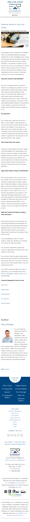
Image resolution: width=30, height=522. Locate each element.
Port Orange (21, 392)
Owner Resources (15, 417)
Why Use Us (15, 413)
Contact (15, 424)
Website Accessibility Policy (15, 515)
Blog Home (5, 369)
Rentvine (18, 487)
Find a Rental (15, 415)
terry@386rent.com (21, 513)
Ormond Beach (5, 294)
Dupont (7, 392)
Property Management (15, 411)
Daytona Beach (5, 303)
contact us (22, 273)
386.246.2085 (15, 1)
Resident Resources (15, 420)
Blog (15, 426)
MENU (16, 15)
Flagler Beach (5, 289)
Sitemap (22, 482)
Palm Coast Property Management (15, 460)
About (15, 422)
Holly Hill (21, 395)
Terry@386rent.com (13, 482)
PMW (16, 485)
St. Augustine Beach (7, 396)
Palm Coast (4, 285)
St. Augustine (5, 298)
